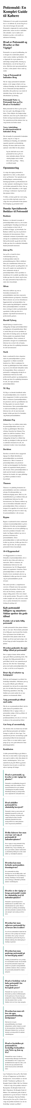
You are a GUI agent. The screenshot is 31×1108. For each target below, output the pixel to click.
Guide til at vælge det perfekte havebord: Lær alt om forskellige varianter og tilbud (14, 1101)
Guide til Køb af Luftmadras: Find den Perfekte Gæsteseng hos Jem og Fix (15, 1097)
